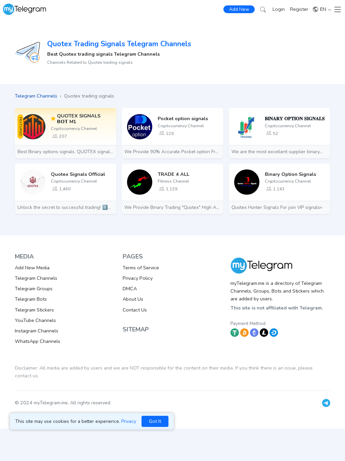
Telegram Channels (36, 278)
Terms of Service (141, 267)
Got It (155, 421)
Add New (239, 9)
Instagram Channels (36, 330)
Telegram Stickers (34, 309)
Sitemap (136, 329)
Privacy (128, 421)
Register (299, 9)
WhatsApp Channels (37, 341)
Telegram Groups (34, 288)
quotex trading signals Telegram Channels (119, 44)
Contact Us (135, 309)
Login (279, 9)
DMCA (130, 288)
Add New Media (32, 267)
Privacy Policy (138, 278)
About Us (133, 299)
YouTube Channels (35, 320)
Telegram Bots (31, 299)
